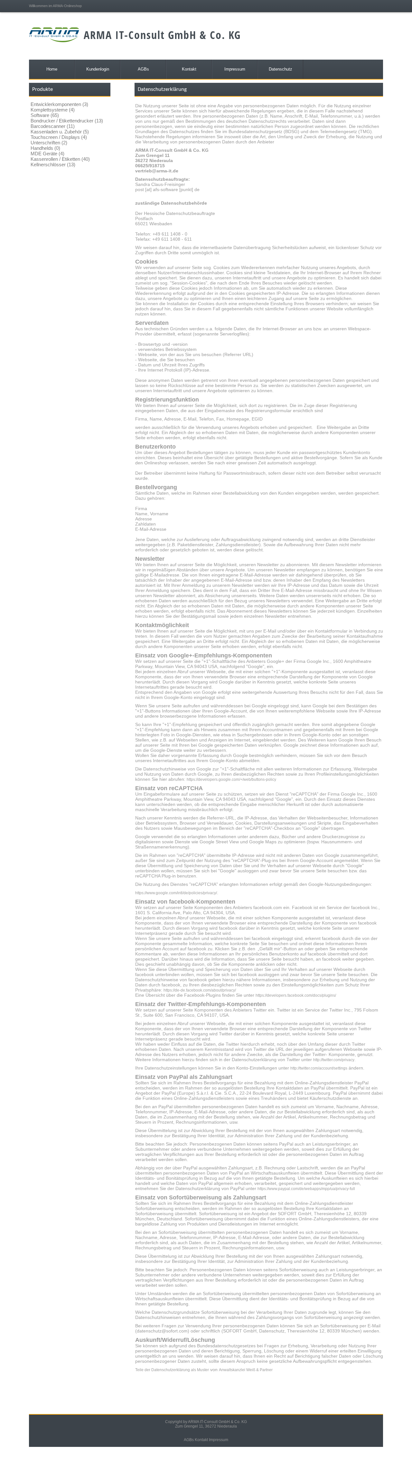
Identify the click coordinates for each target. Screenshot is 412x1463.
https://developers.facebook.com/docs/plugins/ (296, 995)
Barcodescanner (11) (53, 126)
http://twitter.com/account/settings (318, 1068)
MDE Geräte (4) (47, 153)
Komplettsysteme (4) (53, 109)
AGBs (189, 1440)
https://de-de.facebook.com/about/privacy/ (200, 990)
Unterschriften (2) (49, 142)
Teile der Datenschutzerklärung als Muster (172, 1370)
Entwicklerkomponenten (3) (59, 104)
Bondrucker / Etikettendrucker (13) (67, 120)
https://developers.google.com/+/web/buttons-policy (231, 779)
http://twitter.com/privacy (333, 1060)
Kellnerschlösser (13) (53, 164)
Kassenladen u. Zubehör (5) (60, 131)
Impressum (218, 1440)
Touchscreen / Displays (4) (59, 137)
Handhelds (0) (45, 148)
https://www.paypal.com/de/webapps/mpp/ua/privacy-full (306, 1189)
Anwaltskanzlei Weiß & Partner (246, 1370)
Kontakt (201, 1440)
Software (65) (45, 115)
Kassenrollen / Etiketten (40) (60, 159)
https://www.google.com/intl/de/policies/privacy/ (176, 893)
